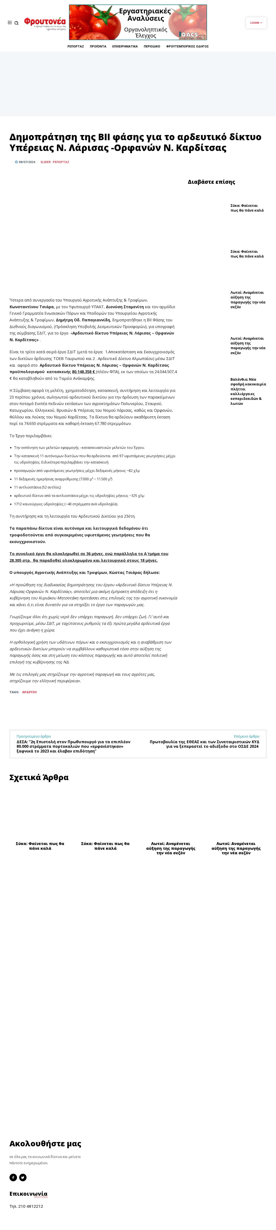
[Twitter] (252, 161)
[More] (262, 161)
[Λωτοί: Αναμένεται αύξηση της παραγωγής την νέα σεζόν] (207, 300)
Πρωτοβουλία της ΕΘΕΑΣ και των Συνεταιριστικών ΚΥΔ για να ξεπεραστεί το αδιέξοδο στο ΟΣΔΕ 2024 (204, 744)
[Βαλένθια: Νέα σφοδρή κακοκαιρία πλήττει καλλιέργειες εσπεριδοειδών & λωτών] (207, 392)
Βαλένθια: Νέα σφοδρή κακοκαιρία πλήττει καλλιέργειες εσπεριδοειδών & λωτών (248, 391)
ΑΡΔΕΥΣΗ (29, 692)
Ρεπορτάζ (61, 161)
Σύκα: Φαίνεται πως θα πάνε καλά (247, 208)
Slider (46, 161)
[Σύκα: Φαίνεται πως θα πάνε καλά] (207, 209)
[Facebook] (242, 161)
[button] (16, 23)
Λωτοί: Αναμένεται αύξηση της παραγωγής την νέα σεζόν (248, 299)
